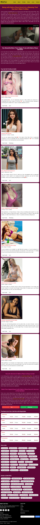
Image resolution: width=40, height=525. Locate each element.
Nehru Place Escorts (13, 13)
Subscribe (37, 516)
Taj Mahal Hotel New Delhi (17, 478)
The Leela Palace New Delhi (29, 478)
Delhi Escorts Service (24, 510)
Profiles (23, 2)
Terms (5, 523)
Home (14, 2)
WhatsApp (11, 143)
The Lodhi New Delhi (5, 481)
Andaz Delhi (4, 495)
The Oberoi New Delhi (15, 481)
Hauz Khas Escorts (5, 453)
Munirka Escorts (14, 461)
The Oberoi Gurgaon (5, 486)
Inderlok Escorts (13, 453)
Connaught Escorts (5, 450)
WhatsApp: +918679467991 (5, 515)
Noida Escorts (21, 461)
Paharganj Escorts (28, 461)
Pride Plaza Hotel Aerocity (14, 497)
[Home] (3, 2)
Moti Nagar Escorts (33, 459)
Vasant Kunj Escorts (14, 470)
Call (10, 105)
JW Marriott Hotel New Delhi (27, 492)
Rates (28, 2)
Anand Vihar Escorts (13, 448)
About (19, 2)
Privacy (1, 523)
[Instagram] (1, 510)
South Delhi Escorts (31, 467)
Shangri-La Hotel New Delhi (13, 495)
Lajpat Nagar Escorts (23, 456)
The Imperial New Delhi (6, 478)
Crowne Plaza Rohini (24, 495)
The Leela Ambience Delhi (16, 486)
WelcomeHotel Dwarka (28, 489)
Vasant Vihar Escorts (24, 470)
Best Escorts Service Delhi (18, 398)
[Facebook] (6, 510)
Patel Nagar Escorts (5, 464)
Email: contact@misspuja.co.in (6, 517)
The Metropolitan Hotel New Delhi (27, 481)
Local (33, 2)
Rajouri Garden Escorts (33, 464)
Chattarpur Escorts (32, 448)
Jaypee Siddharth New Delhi (26, 497)
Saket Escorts (13, 467)
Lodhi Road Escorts (5, 459)
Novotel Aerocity (5, 497)
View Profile (4, 105)
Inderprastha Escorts (22, 453)
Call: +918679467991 (4, 514)
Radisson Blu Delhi (16, 492)
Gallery (21, 509)
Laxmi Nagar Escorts (33, 456)
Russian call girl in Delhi (16, 286)
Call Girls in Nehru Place (27, 376)
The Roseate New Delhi (26, 486)
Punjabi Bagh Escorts (23, 464)
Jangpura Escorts (31, 453)
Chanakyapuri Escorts (23, 448)
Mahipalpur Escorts (5, 461)
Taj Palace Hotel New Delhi (17, 489)
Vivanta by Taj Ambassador (7, 492)
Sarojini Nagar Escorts (22, 467)
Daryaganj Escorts (13, 450)
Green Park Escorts (30, 450)
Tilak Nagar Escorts (5, 470)
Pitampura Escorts (14, 464)
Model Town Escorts (24, 459)
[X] (3, 510)
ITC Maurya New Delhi (6, 489)
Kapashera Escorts (5, 456)
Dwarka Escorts (22, 450)
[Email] (8, 510)
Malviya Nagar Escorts (14, 459)
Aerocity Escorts (5, 448)
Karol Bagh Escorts (13, 456)
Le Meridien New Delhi (33, 495)
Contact (37, 2)
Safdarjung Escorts (5, 467)
